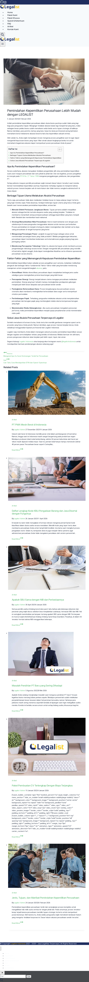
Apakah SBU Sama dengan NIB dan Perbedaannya (21, 410)
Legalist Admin (14, 416)
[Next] (13, 373)
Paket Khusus (13, 18)
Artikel (10, 26)
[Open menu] (2, 44)
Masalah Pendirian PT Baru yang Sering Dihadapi (21, 502)
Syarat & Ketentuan (15, 21)
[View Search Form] (2, 34)
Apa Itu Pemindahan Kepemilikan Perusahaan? (27, 153)
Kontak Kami (13, 29)
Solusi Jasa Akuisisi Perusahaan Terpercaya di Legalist (30, 160)
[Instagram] (5, 3)
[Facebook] (2, 3)
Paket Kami (12, 15)
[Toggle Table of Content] (58, 149)
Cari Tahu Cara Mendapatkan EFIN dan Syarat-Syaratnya (25, 361)
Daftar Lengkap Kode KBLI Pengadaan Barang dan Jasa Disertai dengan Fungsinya (20, 948)
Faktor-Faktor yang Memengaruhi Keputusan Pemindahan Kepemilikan (35, 158)
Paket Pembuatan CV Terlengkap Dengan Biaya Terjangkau (20, 599)
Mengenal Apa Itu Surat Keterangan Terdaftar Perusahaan (25, 355)
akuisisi (39, 268)
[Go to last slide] (6, 373)
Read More (13, 460)
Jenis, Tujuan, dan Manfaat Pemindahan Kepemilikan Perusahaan (21, 766)
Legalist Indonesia (26, 341)
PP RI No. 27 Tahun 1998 (29, 176)
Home (10, 12)
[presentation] (21, 388)
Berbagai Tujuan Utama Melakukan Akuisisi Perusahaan (30, 155)
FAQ (9, 24)
